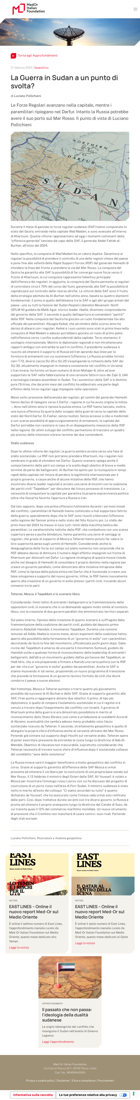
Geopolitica (41, 67)
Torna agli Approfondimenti (38, 55)
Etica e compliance (84, 1080)
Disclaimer (63, 1080)
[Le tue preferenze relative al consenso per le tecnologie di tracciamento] (133, 1093)
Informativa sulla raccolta (33, 1095)
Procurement (106, 1080)
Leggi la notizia (19, 947)
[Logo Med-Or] (29, 9)
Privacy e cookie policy (40, 1080)
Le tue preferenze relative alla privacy (88, 1095)
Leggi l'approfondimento (58, 1041)
